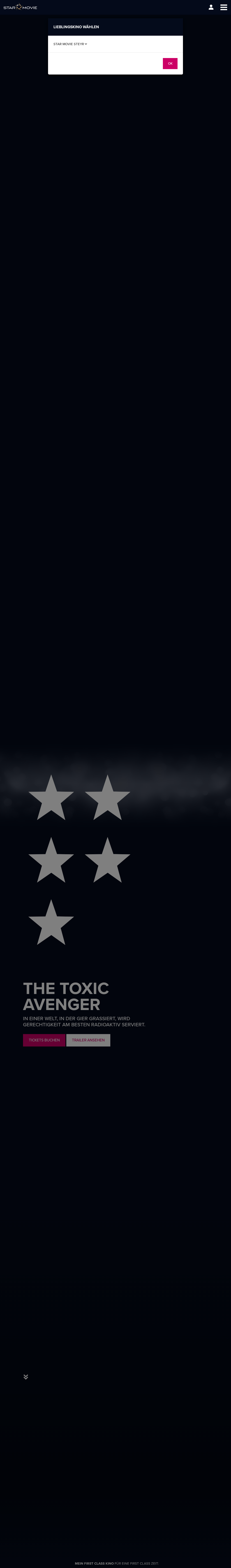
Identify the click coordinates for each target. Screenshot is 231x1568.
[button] (223, 7)
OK (170, 63)
